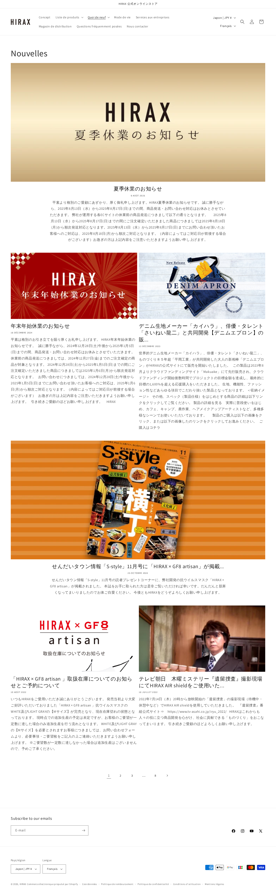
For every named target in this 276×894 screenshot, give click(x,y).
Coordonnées (89, 884)
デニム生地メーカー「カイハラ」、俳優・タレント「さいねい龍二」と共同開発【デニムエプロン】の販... (201, 333)
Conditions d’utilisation (187, 884)
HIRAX (23, 884)
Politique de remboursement (117, 884)
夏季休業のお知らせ (138, 188)
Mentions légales (214, 884)
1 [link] (109, 775)
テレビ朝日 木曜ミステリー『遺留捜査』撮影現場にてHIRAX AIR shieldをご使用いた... (200, 682)
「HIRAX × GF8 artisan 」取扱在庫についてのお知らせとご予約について (71, 682)
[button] (69, 17)
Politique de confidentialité (153, 884)
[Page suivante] (167, 775)
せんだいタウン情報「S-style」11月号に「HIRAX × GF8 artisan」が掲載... (138, 566)
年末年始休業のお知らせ (40, 326)
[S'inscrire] (83, 830)
